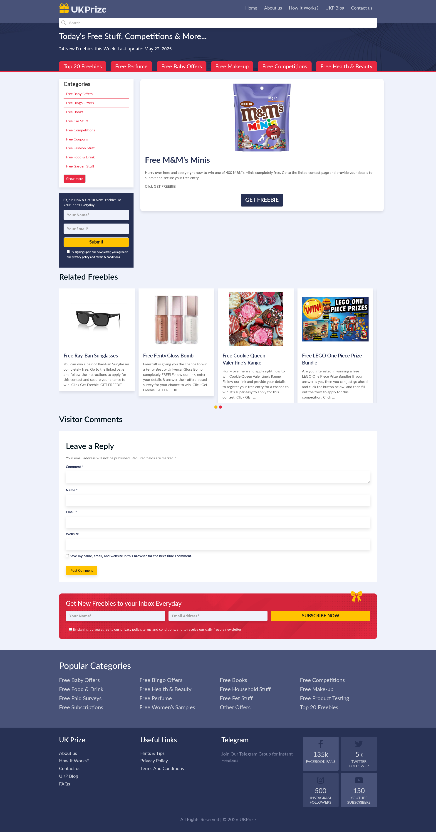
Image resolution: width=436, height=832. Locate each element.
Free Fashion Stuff (80, 148)
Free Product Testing (324, 698)
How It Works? (304, 8)
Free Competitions (284, 66)
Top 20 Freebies (83, 66)
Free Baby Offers (181, 66)
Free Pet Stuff (236, 698)
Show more (74, 179)
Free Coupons (77, 139)
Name (71, 490)
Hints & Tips (152, 753)
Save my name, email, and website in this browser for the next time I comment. (131, 556)
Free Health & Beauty (346, 66)
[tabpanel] (99, 339)
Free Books (74, 112)
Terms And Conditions (162, 768)
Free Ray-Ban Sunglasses (91, 355)
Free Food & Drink (80, 157)
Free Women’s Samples (167, 707)
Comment (74, 467)
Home (251, 8)
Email (71, 512)
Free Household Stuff (245, 689)
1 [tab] (216, 407)
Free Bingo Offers (80, 103)
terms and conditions (159, 629)
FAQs (64, 784)
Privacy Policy (154, 761)
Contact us (361, 8)
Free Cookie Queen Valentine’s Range (244, 359)
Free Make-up (232, 66)
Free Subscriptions (81, 707)
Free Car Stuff (77, 121)
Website (72, 534)
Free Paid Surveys (80, 698)
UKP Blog (334, 8)
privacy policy (130, 629)
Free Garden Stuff (80, 166)
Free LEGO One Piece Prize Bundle (332, 359)
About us (273, 8)
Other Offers (235, 707)
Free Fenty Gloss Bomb (168, 355)
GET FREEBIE (262, 200)
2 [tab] (220, 407)
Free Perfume (131, 66)
